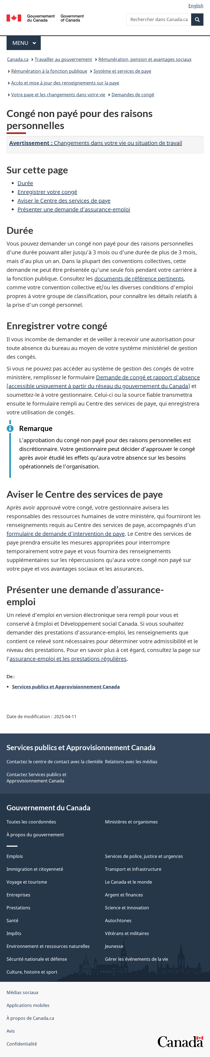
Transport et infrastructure (133, 869)
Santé (12, 921)
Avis (11, 1031)
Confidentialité (22, 1044)
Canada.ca (17, 59)
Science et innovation (127, 908)
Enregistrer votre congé (47, 192)
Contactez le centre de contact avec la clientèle (55, 762)
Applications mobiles (28, 1005)
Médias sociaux (22, 992)
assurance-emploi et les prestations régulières (68, 658)
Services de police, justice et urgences (144, 856)
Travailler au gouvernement (63, 59)
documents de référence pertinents (139, 278)
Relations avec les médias (131, 762)
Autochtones (118, 921)
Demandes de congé (133, 95)
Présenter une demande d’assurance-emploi (74, 209)
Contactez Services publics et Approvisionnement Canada (36, 777)
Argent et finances (124, 895)
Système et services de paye (122, 71)
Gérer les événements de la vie (136, 959)
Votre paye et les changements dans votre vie (58, 95)
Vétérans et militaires (127, 933)
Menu (26, 42)
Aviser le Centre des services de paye (64, 200)
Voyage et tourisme (27, 882)
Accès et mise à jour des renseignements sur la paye (65, 83)
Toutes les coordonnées (31, 822)
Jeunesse (114, 946)
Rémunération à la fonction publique (49, 71)
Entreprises (18, 895)
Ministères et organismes (131, 822)
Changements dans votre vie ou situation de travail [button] (95, 143)
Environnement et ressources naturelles (48, 946)
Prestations (18, 908)
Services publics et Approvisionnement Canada (66, 686)
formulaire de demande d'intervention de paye (66, 533)
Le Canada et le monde (128, 882)
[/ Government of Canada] (45, 17)
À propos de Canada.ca (30, 1018)
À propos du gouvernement (35, 835)
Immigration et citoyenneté (35, 869)
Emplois (15, 856)
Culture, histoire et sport (32, 972)
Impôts (14, 933)
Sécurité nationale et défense (37, 959)
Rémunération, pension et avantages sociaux (144, 59)
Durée (25, 183)
